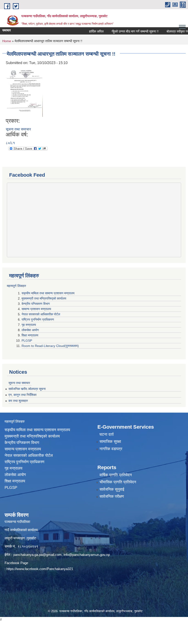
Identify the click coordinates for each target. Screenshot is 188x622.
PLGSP (27, 340)
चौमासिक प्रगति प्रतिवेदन (118, 482)
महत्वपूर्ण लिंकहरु (16, 286)
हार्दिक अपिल (90, 31)
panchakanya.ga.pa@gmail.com (37, 555)
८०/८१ (10, 143)
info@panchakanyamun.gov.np (87, 555)
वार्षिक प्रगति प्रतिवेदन (116, 475)
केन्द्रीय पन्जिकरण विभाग (36, 304)
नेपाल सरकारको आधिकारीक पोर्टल (41, 314)
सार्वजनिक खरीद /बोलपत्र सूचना (27, 389)
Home (6, 41)
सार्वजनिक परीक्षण (112, 496)
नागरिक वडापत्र (111, 449)
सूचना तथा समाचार (18, 129)
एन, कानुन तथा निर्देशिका (22, 395)
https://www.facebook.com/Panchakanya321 (39, 569)
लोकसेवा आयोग (31, 330)
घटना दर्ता (107, 434)
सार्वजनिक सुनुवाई (112, 489)
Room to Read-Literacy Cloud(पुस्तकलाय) (50, 346)
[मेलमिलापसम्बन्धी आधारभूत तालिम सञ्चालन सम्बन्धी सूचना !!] (25, 91)
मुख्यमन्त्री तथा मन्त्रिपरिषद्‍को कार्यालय (44, 298)
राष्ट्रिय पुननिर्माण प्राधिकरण (38, 319)
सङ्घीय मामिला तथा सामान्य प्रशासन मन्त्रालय (48, 293)
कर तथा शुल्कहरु (18, 401)
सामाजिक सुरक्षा (110, 441)
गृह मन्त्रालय (29, 325)
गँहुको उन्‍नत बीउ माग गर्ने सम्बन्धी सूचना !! (128, 31)
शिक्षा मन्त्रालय (30, 335)
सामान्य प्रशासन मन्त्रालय (37, 309)
